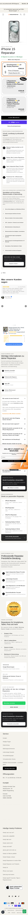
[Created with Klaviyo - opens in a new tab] (14, 470)
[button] (3, 912)
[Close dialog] (26, 446)
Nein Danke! (14, 464)
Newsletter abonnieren (14, 460)
